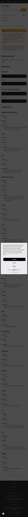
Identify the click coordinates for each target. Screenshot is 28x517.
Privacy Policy (15, 272)
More (14, 266)
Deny (14, 263)
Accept (14, 259)
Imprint (11, 272)
